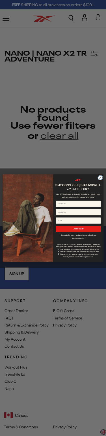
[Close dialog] (100, 177)
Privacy (61, 254)
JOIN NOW (78, 228)
